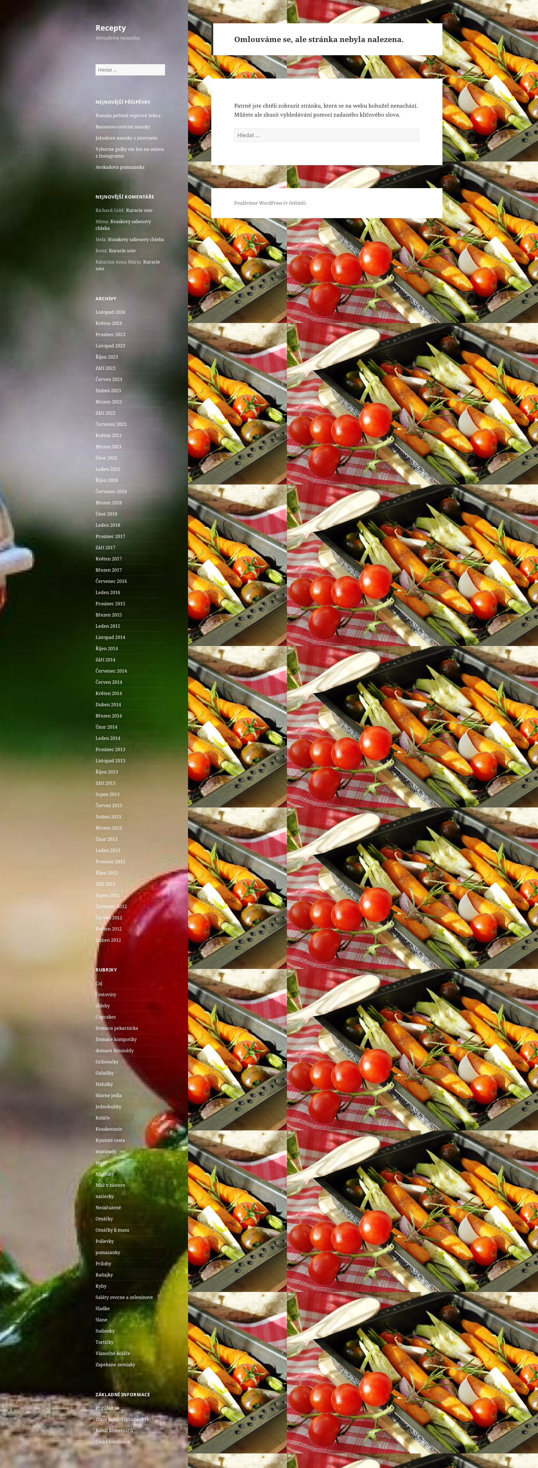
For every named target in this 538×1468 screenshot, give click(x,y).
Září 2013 (105, 783)
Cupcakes (106, 1017)
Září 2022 (105, 413)
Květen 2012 (109, 929)
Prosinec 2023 (110, 334)
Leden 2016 (108, 592)
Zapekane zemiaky (115, 1364)
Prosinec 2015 (110, 604)
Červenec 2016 (111, 581)
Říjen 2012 (107, 873)
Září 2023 (105, 368)
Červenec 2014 (111, 671)
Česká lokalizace (113, 1442)
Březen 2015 (109, 615)
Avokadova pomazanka (120, 167)
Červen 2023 (109, 379)
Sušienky (105, 1331)
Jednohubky (108, 1107)
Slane (101, 1320)
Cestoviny (106, 994)
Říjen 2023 (107, 357)
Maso (101, 1163)
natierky (105, 1196)
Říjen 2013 (107, 772)
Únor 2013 (106, 839)
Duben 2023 (108, 390)
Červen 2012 (109, 918)
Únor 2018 (106, 514)
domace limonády (115, 1050)
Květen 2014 (109, 693)
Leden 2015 (108, 626)
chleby (103, 1006)
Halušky (104, 1084)
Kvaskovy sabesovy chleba (136, 239)
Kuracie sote (139, 210)
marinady (106, 1151)
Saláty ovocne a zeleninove (124, 1297)
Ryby (101, 1286)
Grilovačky (107, 1062)
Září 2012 (105, 884)
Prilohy (103, 1264)
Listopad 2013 (110, 761)
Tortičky (104, 1342)
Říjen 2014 (107, 648)
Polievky (105, 1241)
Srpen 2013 (108, 794)
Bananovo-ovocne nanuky (123, 127)
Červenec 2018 (111, 491)
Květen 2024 (109, 323)
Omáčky (104, 1219)
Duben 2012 (108, 940)
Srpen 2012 (108, 895)
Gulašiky (105, 1073)
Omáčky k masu (112, 1230)
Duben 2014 (108, 704)
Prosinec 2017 (110, 536)
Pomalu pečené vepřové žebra (128, 115)
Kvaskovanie (109, 1129)
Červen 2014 (109, 682)
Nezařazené (108, 1207)
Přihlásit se (107, 1408)
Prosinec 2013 (110, 749)
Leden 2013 (108, 850)
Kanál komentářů (114, 1430)
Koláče (103, 1118)
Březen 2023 (109, 402)
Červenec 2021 (111, 424)
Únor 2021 (106, 458)
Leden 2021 (108, 469)
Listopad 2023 (110, 346)
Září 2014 (105, 660)
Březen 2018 (109, 503)
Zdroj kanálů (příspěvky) (122, 1419)
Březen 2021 (109, 447)
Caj (99, 983)
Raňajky (104, 1275)
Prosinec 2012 (110, 861)
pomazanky (108, 1252)
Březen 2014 (109, 716)
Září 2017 (105, 547)
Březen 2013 (109, 828)
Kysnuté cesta (110, 1140)
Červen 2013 (109, 805)
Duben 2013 (108, 817)
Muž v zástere (110, 1185)
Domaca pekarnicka (117, 1028)
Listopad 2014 (110, 637)
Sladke (103, 1308)
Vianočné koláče (113, 1353)
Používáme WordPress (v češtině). (270, 203)
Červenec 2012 (111, 906)
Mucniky (105, 1174)
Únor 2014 (106, 727)
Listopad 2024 (110, 312)
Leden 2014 (108, 738)
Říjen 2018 (107, 480)
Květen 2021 (109, 435)
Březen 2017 (109, 570)
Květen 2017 (109, 559)
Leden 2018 (108, 525)
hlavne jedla (109, 1095)
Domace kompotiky (116, 1039)
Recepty (111, 27)
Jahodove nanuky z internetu (126, 138)
